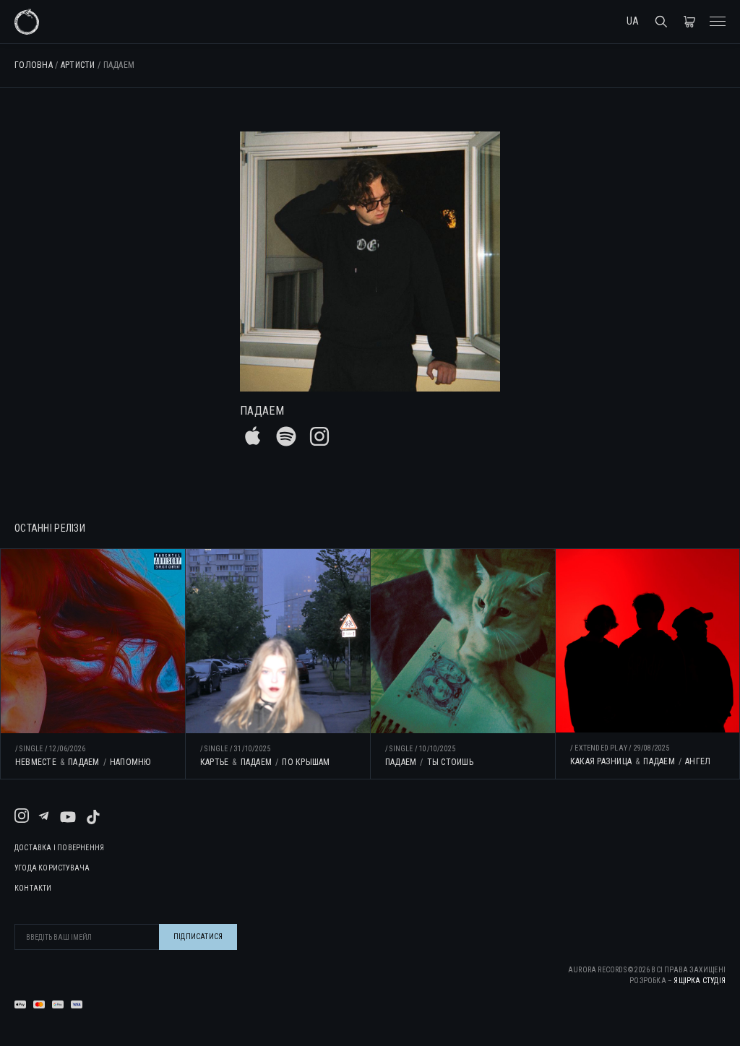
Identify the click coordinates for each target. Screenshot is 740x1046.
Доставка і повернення (59, 848)
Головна (33, 65)
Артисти (78, 65)
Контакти (33, 888)
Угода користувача (52, 868)
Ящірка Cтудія (700, 981)
